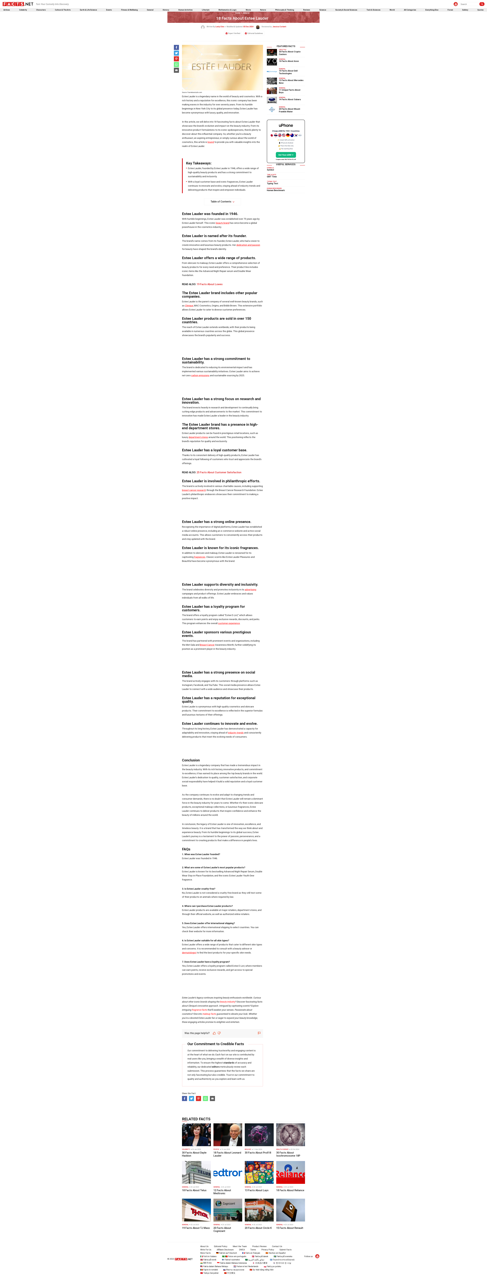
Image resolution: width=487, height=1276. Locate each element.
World (392, 10)
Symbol (270, 170)
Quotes (480, 10)
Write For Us (205, 1249)
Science (322, 10)
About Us (204, 1246)
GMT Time (272, 176)
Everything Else (431, 10)
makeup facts (209, 1014)
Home (237, 13)
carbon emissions (200, 375)
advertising (250, 589)
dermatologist (189, 952)
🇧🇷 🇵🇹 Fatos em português (234, 1256)
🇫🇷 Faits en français (251, 1253)
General (150, 10)
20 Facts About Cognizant (222, 1229)
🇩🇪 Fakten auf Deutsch (226, 1253)
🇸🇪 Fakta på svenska (283, 1256)
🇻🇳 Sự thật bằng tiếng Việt (262, 1270)
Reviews (306, 10)
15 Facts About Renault (289, 1227)
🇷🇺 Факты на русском (233, 1270)
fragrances (199, 557)
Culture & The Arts (63, 10)
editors (216, 1066)
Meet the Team (240, 1246)
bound (211, 142)
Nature (263, 10)
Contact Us (277, 1246)
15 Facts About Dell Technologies (288, 72)
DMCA (242, 1249)
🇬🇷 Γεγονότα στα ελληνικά (282, 1260)
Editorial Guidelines (255, 33)
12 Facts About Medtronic (222, 1192)
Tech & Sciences (373, 10)
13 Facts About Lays (256, 1190)
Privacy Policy (267, 1249)
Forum (450, 10)
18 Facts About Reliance (290, 1190)
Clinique (189, 305)
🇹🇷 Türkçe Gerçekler (209, 1273)
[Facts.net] (18, 4)
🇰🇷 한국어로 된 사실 (282, 1263)
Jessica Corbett (279, 27)
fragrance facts (199, 1010)
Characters (41, 10)
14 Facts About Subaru (290, 99)
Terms (253, 1249)
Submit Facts (286, 1249)
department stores (198, 437)
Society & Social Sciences (346, 10)
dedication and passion (248, 245)
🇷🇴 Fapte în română (209, 1270)
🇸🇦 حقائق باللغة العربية (254, 1260)
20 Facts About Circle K (258, 1227)
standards (228, 1062)
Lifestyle (205, 10)
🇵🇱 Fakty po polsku (272, 1266)
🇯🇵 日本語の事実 (259, 1263)
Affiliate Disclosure (225, 1249)
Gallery (465, 10)
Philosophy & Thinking (284, 10)
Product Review (259, 1246)
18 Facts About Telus (194, 1190)
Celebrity (23, 10)
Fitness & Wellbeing (129, 10)
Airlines (6, 10)
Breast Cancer (207, 645)
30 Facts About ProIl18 (258, 1152)
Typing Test (272, 183)
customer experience (229, 623)
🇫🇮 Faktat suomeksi (231, 1260)
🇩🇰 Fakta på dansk (260, 1256)
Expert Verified (234, 33)
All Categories (410, 10)
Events (109, 10)
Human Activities (185, 10)
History (166, 10)
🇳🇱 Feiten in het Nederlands (245, 1266)
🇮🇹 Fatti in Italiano (208, 1256)
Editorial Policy (220, 1246)
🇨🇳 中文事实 (229, 1273)
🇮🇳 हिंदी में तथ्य (206, 1263)
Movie (248, 10)
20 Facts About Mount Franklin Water (289, 110)
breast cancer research (194, 490)
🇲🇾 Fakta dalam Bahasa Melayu (214, 1266)
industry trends (236, 732)
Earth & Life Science (88, 10)
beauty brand (222, 223)
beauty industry (227, 1001)
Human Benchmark (276, 190)
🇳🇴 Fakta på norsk (208, 1260)
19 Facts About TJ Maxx (196, 1227)
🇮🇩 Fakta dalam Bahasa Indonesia (232, 1263)
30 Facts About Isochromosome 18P (288, 1154)
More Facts (205, 1253)
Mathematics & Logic (228, 10)
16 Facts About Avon (289, 61)
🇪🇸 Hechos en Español (276, 1253)
